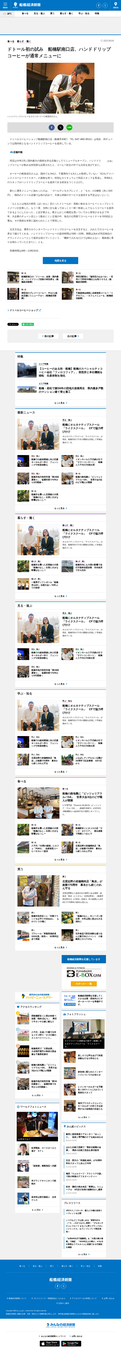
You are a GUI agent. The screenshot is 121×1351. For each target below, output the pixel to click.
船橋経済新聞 (26, 5)
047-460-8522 (83, 139)
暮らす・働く (66, 13)
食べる (25, 13)
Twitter (105, 5)
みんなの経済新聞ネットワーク (60, 1325)
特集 (97, 13)
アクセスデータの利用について (84, 1298)
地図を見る (60, 260)
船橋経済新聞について (17, 1298)
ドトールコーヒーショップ (24, 310)
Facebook (98, 5)
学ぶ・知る (84, 13)
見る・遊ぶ (39, 13)
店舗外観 (18, 152)
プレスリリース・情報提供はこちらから (49, 1298)
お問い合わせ (109, 1298)
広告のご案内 (63, 1303)
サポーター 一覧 (84, 983)
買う (52, 13)
